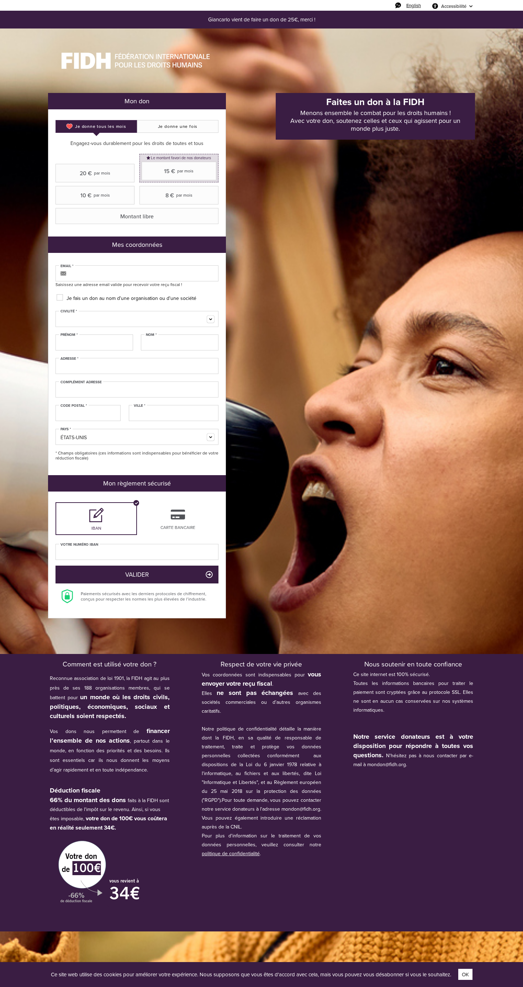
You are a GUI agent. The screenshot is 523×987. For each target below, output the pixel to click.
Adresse (69, 359)
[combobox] (137, 319)
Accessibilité (453, 6)
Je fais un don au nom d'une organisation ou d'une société (131, 298)
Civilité (68, 311)
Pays (65, 429)
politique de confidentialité (231, 853)
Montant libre (137, 216)
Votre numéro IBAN (79, 544)
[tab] (96, 126)
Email (67, 266)
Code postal (73, 406)
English (413, 5)
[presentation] (96, 126)
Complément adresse (81, 382)
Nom (151, 335)
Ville (140, 406)
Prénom (69, 335)
